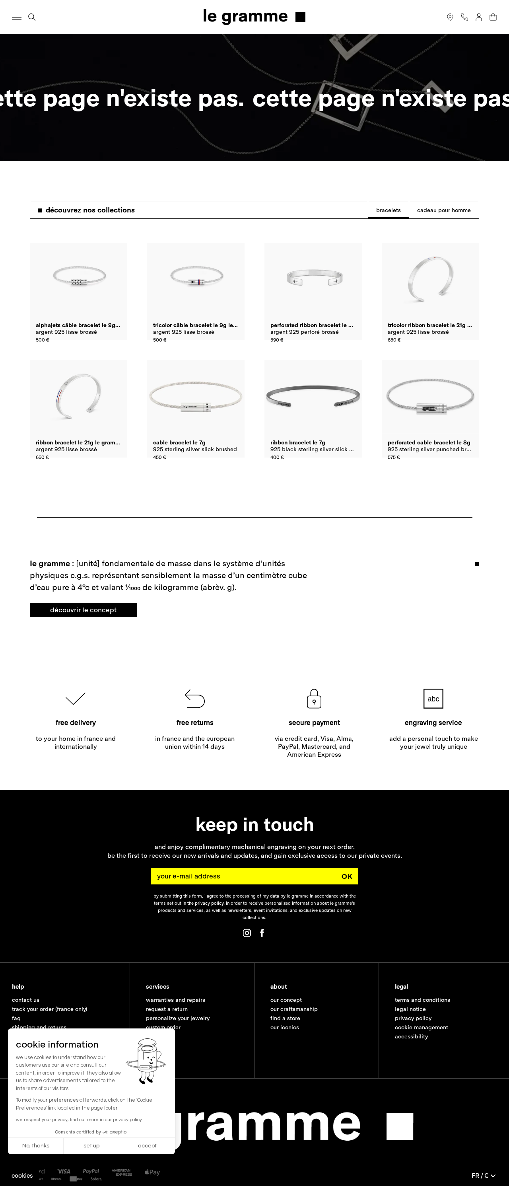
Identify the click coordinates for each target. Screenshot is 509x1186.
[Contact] (464, 17)
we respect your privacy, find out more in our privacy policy (79, 1119)
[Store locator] (450, 17)
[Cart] (493, 17)
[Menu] (16, 17)
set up (91, 1146)
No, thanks (35, 1146)
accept (147, 1146)
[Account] (479, 17)
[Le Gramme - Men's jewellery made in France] (254, 17)
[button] (22, 1175)
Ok (347, 876)
